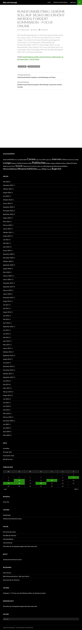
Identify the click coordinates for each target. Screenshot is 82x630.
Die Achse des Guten (9, 532)
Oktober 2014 (7, 352)
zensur (39, 169)
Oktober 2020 (7, 261)
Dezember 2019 (8, 283)
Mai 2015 (6, 337)
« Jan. (5, 489)
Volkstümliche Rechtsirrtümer (12, 519)
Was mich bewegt (10, 2)
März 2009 (6, 435)
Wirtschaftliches (34, 66)
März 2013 (6, 388)
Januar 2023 (7, 203)
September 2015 (8, 326)
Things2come (26, 166)
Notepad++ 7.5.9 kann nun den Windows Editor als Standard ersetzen (24, 593)
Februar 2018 (7, 290)
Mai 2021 (6, 243)
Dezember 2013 (8, 366)
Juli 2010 (6, 402)
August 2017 (7, 301)
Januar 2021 (7, 250)
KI (61, 159)
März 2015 (6, 344)
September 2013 (8, 377)
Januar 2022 (7, 229)
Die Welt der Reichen (9, 535)
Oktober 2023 (7, 200)
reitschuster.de (7, 543)
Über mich (73, 2)
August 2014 (7, 359)
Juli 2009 (6, 424)
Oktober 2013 (7, 373)
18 (19, 483)
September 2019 (8, 287)
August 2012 (7, 395)
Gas (40, 159)
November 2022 (8, 210)
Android (11, 159)
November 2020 (8, 258)
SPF (72, 163)
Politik (30, 163)
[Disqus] (41, 119)
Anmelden (6, 448)
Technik (18, 166)
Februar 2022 (7, 225)
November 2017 (8, 297)
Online (19, 163)
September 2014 (8, 355)
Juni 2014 (6, 363)
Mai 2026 (6, 182)
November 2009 (8, 421)
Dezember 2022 (8, 207)
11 (19, 480)
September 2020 (8, 265)
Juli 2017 (6, 305)
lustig (76, 159)
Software (64, 163)
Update (38, 166)
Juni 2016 (6, 316)
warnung (46, 166)
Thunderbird (34, 166)
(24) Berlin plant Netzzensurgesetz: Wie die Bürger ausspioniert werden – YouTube (40, 84)
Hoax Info (6, 502)
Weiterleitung (57, 166)
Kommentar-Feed (8, 455)
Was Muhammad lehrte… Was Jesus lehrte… (16, 576)
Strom (13, 166)
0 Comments (44, 30)
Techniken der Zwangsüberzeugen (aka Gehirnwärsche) (20, 546)
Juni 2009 (6, 428)
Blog (49, 2)
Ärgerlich (56, 168)
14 (52, 480)
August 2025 (7, 192)
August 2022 (7, 218)
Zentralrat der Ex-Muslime (11, 580)
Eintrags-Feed (7, 452)
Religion (48, 163)
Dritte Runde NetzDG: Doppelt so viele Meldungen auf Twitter (36, 76)
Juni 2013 (6, 381)
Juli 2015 (6, 330)
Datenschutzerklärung (60, 2)
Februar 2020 (7, 276)
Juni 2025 (6, 196)
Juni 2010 (6, 406)
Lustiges (7, 162)
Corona (31, 159)
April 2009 (6, 431)
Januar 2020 (7, 279)
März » (76, 489)
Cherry (16, 159)
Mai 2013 (6, 384)
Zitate (43, 169)
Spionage (9, 166)
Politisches (22, 66)
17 (8, 483)
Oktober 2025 (7, 189)
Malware (14, 163)
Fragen (37, 159)
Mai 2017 (6, 308)
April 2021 (6, 247)
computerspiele (22, 159)
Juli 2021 (6, 239)
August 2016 (7, 312)
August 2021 (7, 236)
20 (41, 483)
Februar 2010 (7, 417)
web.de (51, 166)
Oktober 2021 (7, 232)
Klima (64, 159)
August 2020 (7, 268)
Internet (56, 159)
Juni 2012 (6, 399)
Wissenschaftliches (27, 168)
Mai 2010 (6, 410)
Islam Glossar (7, 573)
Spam (69, 163)
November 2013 (8, 370)
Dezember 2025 (8, 185)
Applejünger (7, 515)
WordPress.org (7, 459)
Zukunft (49, 169)
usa (42, 166)
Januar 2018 (7, 294)
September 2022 (8, 214)
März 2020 (6, 272)
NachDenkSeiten (8, 539)
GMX (43, 159)
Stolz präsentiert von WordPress (24, 627)
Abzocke (5, 159)
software (58, 163)
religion (53, 163)
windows (64, 166)
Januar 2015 (7, 348)
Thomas (34, 30)
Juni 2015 (6, 334)
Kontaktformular (71, 159)
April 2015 (6, 341)
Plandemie (25, 163)
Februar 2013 (7, 392)
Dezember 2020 (8, 254)
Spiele (75, 163)
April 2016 (6, 323)
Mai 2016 (6, 319)
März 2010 (6, 413)
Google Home (48, 159)
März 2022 (6, 221)
